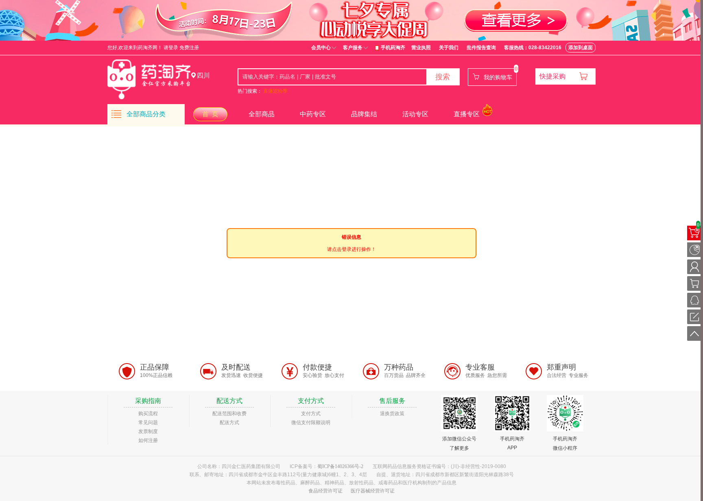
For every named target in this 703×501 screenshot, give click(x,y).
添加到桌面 (580, 47)
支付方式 (311, 413)
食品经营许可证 (325, 491)
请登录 (171, 47)
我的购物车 (498, 77)
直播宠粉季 (275, 91)
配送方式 (229, 422)
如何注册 (148, 440)
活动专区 (415, 114)
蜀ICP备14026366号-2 (340, 466)
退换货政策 (392, 413)
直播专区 (467, 114)
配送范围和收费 (229, 413)
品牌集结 (364, 114)
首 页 (210, 114)
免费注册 (189, 47)
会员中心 (321, 47)
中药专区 (313, 114)
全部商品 (262, 114)
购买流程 (148, 413)
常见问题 (148, 422)
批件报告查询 (481, 47)
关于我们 (448, 47)
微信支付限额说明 (310, 422)
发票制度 (148, 431)
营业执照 (421, 47)
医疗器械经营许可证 (373, 491)
